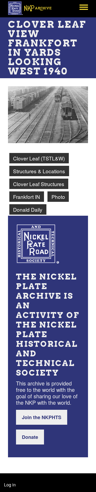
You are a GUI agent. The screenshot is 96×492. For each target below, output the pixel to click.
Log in (10, 485)
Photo (58, 196)
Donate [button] (30, 437)
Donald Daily (27, 209)
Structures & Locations (39, 171)
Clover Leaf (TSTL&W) (39, 158)
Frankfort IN (26, 196)
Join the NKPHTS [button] (41, 417)
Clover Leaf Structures (38, 183)
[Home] (32, 8)
